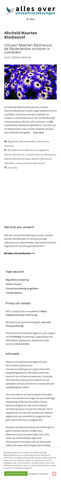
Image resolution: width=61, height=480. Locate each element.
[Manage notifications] (54, 473)
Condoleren (43, 141)
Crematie (9, 145)
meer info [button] (44, 473)
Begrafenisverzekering (17, 279)
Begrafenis (13, 141)
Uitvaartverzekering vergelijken (22, 288)
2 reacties (12, 167)
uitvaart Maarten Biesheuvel (30, 163)
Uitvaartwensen (14, 292)
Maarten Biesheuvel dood (17, 158)
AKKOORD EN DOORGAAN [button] (16, 473)
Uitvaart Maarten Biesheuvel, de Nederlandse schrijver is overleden (28, 48)
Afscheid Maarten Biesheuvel (22, 150)
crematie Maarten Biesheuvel (41, 154)
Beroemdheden (28, 141)
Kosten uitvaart (14, 284)
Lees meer (38, 132)
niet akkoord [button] (33, 473)
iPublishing (15, 336)
